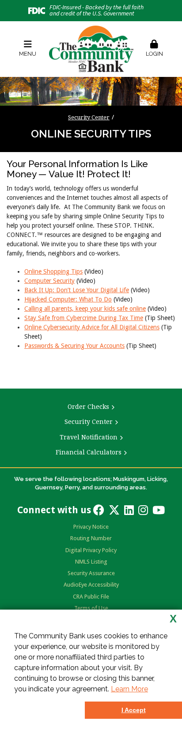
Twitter (114, 509)
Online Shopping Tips (53, 271)
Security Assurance (91, 573)
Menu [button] (27, 53)
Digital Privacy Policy (91, 550)
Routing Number (91, 538)
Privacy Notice (91, 526)
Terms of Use (91, 608)
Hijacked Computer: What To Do (68, 299)
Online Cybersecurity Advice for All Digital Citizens (91, 327)
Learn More (129, 689)
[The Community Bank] (91, 49)
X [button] (173, 619)
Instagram (143, 509)
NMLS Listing (91, 561)
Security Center (89, 117)
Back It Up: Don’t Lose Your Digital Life (76, 290)
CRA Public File (91, 596)
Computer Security (49, 280)
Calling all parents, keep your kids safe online (85, 308)
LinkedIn (129, 509)
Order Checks (88, 406)
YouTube (158, 509)
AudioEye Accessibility (91, 584)
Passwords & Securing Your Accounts (74, 345)
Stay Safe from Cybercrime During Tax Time (83, 317)
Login (154, 53)
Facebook (98, 509)
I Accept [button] (133, 709)
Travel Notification (89, 437)
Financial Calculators (88, 452)
